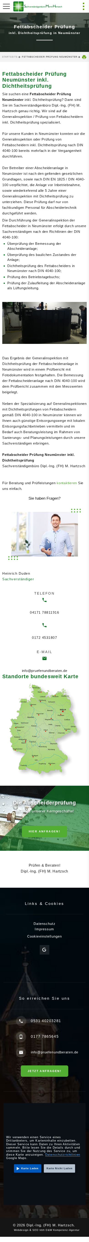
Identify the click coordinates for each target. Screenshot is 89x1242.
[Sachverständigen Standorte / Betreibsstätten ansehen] (44, 730)
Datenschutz (44, 924)
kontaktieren (67, 483)
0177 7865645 (45, 1036)
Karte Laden (30, 1168)
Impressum (44, 929)
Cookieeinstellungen (44, 936)
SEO (34, 1230)
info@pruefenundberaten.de (44, 671)
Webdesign (19, 1230)
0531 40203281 (46, 1021)
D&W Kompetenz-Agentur (64, 1230)
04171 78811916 (44, 612)
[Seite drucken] (84, 57)
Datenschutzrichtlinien (62, 1154)
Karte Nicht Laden (60, 1168)
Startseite (10, 57)
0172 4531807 (44, 637)
